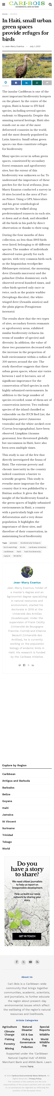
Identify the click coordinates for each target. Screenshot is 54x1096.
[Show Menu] (3, 4)
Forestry (9, 1043)
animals (13, 543)
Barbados (8, 787)
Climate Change (9, 1033)
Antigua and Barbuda (16, 780)
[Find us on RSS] (37, 962)
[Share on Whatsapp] (37, 82)
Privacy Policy (35, 1079)
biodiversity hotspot (30, 543)
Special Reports (44, 1028)
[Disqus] (27, 719)
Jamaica (7, 814)
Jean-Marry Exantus (14, 46)
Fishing (9, 1039)
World (6, 848)
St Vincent (9, 821)
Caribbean (8, 774)
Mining (9, 1048)
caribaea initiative (37, 547)
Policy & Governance (28, 1041)
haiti (19, 552)
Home (5, 14)
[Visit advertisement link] (27, 901)
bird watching (10, 547)
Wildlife (13, 14)
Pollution (27, 1046)
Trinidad (7, 834)
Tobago (7, 841)
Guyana (7, 801)
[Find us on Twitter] (23, 962)
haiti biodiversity (32, 552)
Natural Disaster (27, 1028)
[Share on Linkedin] (27, 82)
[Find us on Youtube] (30, 962)
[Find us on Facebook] (16, 962)
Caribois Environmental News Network (29, 1076)
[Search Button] (50, 4)
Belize (6, 794)
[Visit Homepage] (27, 4)
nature (7, 556)
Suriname (8, 828)
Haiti (5, 807)
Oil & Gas (27, 1034)
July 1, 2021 (35, 46)
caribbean (9, 552)
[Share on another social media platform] (47, 82)
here (30, 1066)
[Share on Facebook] (16, 82)
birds (22, 547)
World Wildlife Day (44, 1042)
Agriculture (9, 1026)
